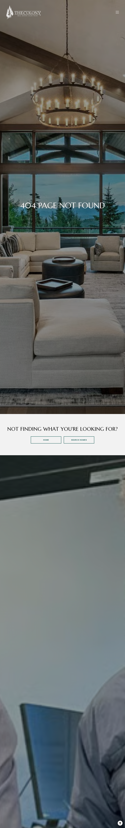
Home (46, 440)
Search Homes (79, 440)
